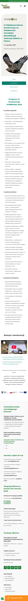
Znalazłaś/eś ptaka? (12, 1)
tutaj (21, 511)
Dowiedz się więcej (8, 562)
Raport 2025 (8, 589)
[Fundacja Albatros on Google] (19, 567)
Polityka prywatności (10, 591)
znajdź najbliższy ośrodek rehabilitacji (14, 424)
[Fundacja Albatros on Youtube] (16, 567)
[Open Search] (20, 6)
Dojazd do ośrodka (22, 1)
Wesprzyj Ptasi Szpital (17, 598)
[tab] (14, 79)
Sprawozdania (8, 587)
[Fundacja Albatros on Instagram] (12, 567)
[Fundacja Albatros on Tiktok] (8, 567)
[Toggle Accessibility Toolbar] (2, 598)
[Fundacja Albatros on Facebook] (5, 567)
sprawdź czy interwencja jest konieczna (14, 422)
